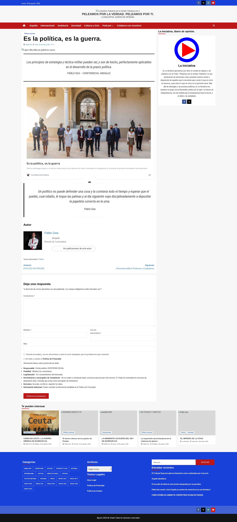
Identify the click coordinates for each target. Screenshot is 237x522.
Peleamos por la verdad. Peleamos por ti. (118, 14)
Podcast (65, 473)
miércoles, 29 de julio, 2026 (200, 441)
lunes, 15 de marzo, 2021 (42, 44)
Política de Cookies (94, 491)
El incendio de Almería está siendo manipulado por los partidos (176, 484)
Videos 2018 (62, 478)
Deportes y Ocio (61, 468)
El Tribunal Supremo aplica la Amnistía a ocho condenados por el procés (180, 473)
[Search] (213, 25)
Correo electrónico (95, 331)
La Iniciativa (185, 441)
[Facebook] (184, 102)
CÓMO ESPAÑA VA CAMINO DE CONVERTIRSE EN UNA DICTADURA (177, 495)
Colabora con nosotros (129, 25)
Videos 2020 (28, 484)
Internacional (47, 25)
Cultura (183, 432)
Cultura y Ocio (91, 25)
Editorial (74, 468)
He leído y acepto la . (43, 359)
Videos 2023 (62, 484)
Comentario (29, 296)
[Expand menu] (112, 26)
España (34, 25)
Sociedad (76, 25)
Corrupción (39, 468)
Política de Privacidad (52, 359)
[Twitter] (189, 102)
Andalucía (63, 25)
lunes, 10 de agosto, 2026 (120, 444)
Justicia (40, 473)
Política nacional (29, 33)
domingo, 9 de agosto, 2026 (160, 444)
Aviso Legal (91, 480)
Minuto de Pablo (52, 473)
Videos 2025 (28, 489)
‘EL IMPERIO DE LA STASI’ (191, 438)
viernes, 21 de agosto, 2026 (82, 444)
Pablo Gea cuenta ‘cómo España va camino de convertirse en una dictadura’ (181, 489)
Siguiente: (135, 267)
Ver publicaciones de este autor (77, 248)
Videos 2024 (74, 484)
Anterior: (33, 267)
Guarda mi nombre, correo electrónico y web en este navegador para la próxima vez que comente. (67, 354)
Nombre (27, 330)
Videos (52, 478)
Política (41, 259)
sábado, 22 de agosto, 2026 (43, 444)
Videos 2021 (39, 484)
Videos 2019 (74, 478)
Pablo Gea (29, 44)
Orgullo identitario (159, 479)
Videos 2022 (51, 484)
